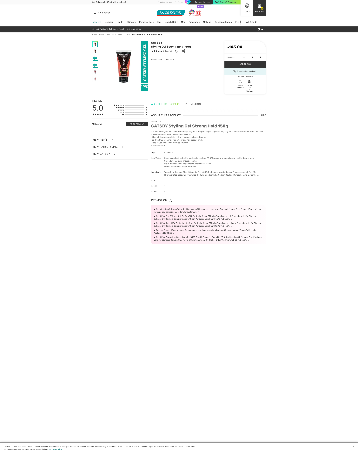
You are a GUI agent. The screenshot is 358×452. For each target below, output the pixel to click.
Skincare (131, 22)
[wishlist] (177, 51)
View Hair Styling (105, 146)
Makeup (207, 22)
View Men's (100, 139)
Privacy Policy (55, 449)
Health (119, 22)
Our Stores (179, 2)
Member (109, 22)
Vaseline (97, 22)
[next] (238, 22)
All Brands (251, 22)
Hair (159, 22)
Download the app (165, 2)
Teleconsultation (223, 22)
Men (183, 22)
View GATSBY (101, 153)
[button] (259, 8)
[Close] (353, 447)
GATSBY (156, 42)
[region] (179, 447)
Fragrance (194, 22)
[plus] (260, 57)
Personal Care (146, 22)
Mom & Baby (171, 22)
